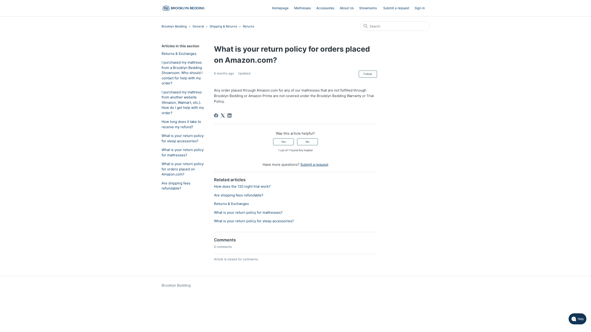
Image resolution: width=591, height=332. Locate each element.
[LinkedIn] (229, 115)
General (198, 26)
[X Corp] (223, 115)
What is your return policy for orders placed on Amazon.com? (183, 169)
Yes (283, 141)
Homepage (280, 8)
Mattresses (302, 8)
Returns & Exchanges (179, 53)
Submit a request (396, 8)
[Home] (184, 8)
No (307, 141)
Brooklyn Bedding (174, 26)
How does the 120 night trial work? (242, 186)
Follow (368, 74)
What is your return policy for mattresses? (183, 152)
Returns (248, 26)
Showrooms (368, 8)
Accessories (325, 8)
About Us (347, 8)
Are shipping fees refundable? (176, 186)
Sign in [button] (420, 8)
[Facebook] (216, 115)
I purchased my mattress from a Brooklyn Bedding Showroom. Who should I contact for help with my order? (182, 72)
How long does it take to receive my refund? (181, 124)
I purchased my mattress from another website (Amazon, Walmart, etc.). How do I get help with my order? (183, 102)
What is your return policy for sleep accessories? (183, 138)
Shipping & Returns (223, 26)
